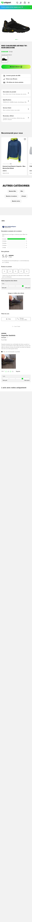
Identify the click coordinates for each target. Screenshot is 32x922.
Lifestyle (23, 196)
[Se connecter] (21, 3)
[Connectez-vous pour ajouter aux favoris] (25, 139)
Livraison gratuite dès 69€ (13, 75)
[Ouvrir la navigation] (29, 3)
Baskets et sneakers (11, 196)
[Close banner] (30, 7)
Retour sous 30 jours (11, 79)
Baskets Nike (12, 191)
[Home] (6, 3)
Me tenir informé (15, 66)
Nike (22, 191)
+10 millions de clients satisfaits (14, 82)
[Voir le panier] (25, 3)
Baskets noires (16, 201)
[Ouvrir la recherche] (17, 2)
